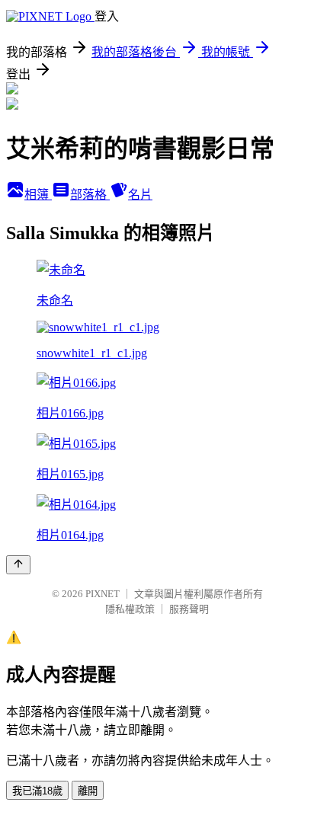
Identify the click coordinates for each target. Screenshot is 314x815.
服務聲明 (189, 609)
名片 (140, 194)
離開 (88, 791)
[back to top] (18, 564)
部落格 (90, 194)
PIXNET (102, 593)
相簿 (38, 194)
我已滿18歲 (37, 791)
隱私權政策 (130, 609)
